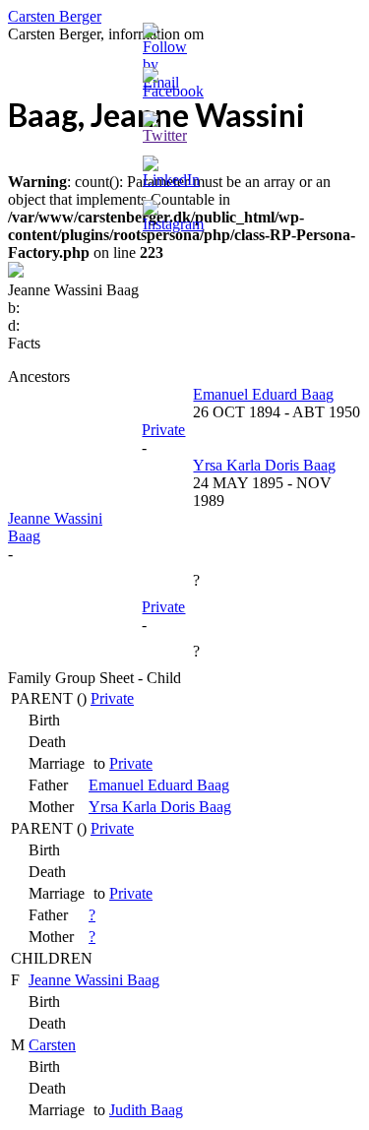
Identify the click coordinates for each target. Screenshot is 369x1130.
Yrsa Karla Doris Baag (160, 806)
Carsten (52, 1044)
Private (112, 698)
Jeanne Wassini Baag (94, 980)
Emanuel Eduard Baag (159, 785)
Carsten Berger (54, 16)
